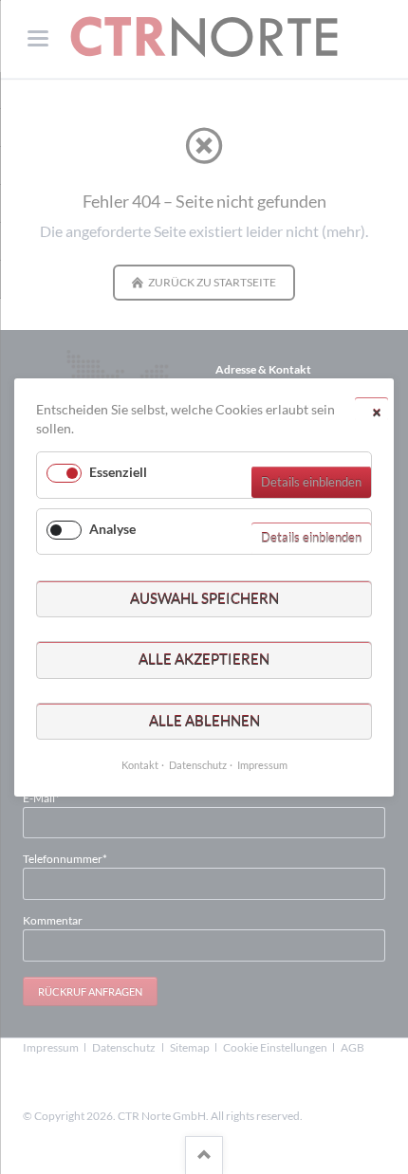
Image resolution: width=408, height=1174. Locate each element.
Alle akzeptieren (204, 659)
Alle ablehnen (204, 719)
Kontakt (139, 765)
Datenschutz (198, 765)
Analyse (112, 528)
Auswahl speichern (204, 597)
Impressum (262, 765)
